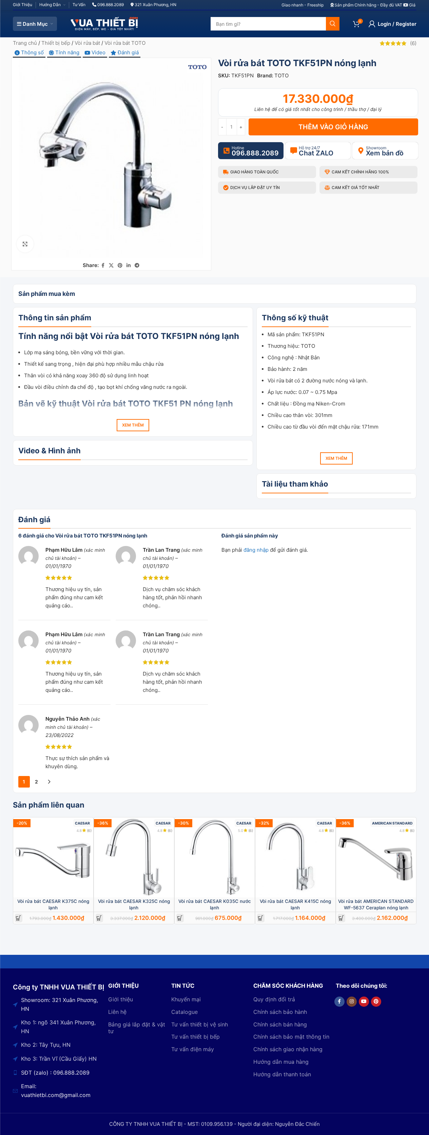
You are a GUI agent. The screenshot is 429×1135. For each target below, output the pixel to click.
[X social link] (111, 265)
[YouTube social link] (364, 1002)
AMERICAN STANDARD (392, 823)
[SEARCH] (332, 24)
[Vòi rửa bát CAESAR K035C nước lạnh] (215, 857)
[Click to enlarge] (25, 243)
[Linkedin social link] (128, 265)
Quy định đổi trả (274, 999)
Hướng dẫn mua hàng (281, 1061)
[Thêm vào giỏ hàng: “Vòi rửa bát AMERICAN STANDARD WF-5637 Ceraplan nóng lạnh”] (341, 918)
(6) (89, 830)
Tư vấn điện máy (192, 1049)
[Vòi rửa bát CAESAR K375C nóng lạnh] (53, 857)
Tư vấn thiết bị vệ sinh (199, 1024)
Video (97, 52)
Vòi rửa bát (87, 43)
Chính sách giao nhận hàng (288, 1049)
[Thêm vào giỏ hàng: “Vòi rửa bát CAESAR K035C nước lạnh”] (180, 918)
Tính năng (66, 52)
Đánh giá (127, 52)
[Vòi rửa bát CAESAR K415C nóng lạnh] (295, 857)
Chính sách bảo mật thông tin (291, 1036)
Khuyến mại (186, 999)
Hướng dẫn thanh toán (282, 1074)
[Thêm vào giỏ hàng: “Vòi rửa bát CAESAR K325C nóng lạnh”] (99, 918)
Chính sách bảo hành (280, 1011)
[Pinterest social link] (120, 265)
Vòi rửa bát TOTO (124, 43)
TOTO (281, 75)
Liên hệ (117, 1011)
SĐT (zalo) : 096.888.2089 (55, 1072)
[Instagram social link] (352, 1002)
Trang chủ (25, 43)
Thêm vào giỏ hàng (333, 127)
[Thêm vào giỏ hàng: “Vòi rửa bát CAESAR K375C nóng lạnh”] (18, 918)
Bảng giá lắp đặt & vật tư (136, 1028)
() (413, 43)
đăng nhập (256, 550)
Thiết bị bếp (55, 43)
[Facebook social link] (103, 265)
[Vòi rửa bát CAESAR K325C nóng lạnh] (134, 857)
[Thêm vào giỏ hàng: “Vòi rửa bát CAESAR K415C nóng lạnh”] (260, 918)
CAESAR (82, 823)
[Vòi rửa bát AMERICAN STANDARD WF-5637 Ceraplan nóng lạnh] (376, 857)
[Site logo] (104, 23)
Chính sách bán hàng (280, 1024)
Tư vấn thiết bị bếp (195, 1036)
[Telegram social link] (137, 265)
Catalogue (184, 1011)
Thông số (32, 52)
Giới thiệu (120, 999)
